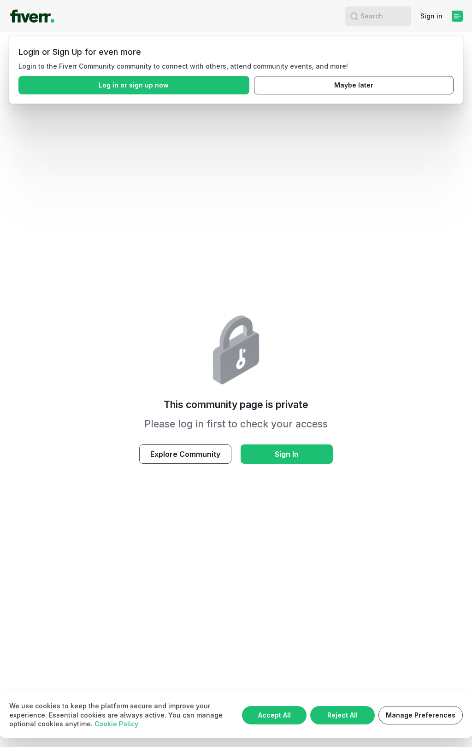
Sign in (431, 16)
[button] (354, 16)
